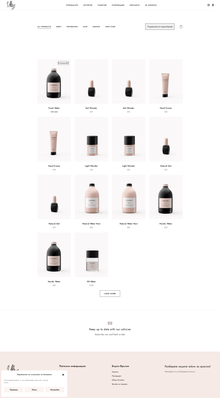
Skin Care (110, 26)
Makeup (96, 26)
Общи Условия (118, 380)
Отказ (34, 389)
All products (44, 26)
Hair (85, 26)
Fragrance (72, 26)
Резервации (118, 5)
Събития (102, 5)
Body (58, 26)
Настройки (54, 389)
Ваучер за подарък (119, 384)
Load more (110, 293)
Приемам (14, 389)
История (87, 5)
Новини (115, 372)
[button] (63, 374)
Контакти (135, 5)
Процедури (72, 5)
